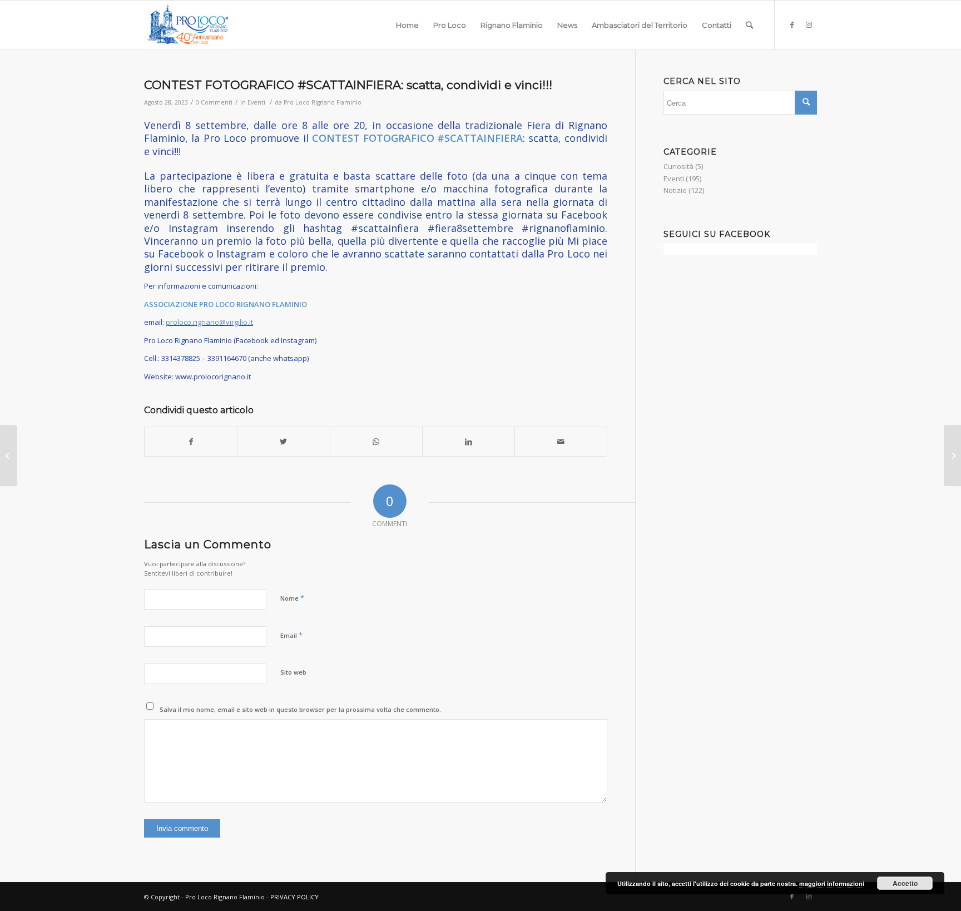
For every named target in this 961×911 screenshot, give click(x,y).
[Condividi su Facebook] (191, 441)
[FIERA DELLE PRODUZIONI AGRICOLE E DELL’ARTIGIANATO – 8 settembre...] (952, 455)
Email (291, 635)
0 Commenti (214, 102)
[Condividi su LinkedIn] (468, 441)
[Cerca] (749, 25)
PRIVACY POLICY (294, 897)
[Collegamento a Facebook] (792, 24)
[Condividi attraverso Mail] (561, 441)
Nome (292, 598)
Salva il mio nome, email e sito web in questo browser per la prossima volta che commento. (300, 709)
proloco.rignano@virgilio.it (209, 322)
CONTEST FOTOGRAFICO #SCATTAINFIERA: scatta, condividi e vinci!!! (348, 85)
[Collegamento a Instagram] (808, 24)
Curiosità (678, 166)
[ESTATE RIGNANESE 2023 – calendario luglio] (8, 455)
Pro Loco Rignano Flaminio (322, 102)
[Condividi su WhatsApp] (376, 441)
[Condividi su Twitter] (283, 441)
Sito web (293, 672)
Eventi (256, 102)
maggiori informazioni (831, 883)
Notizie (675, 190)
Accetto (905, 883)
